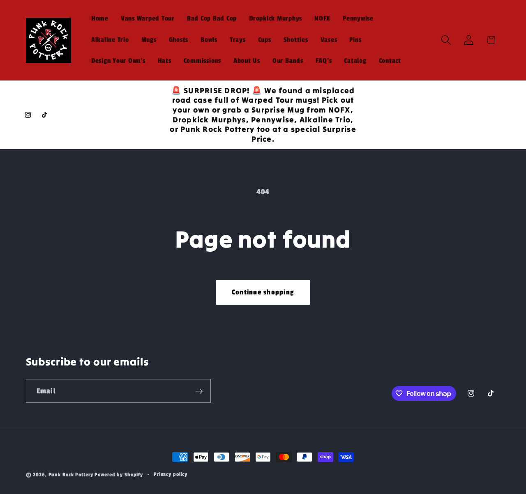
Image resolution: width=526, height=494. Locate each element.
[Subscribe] (199, 391)
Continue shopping (263, 292)
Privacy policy (170, 474)
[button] (446, 40)
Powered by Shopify (119, 475)
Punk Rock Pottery (70, 475)
